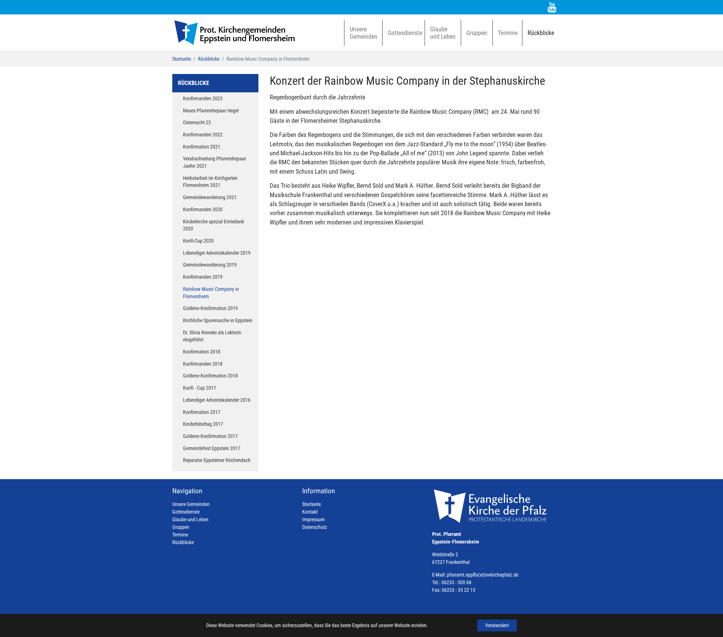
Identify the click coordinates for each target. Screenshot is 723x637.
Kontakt (310, 512)
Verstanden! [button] (497, 625)
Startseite (311, 504)
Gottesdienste (186, 512)
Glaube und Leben (190, 519)
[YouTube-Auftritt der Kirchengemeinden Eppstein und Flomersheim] (552, 7)
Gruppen (180, 527)
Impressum (313, 519)
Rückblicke (183, 542)
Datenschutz (314, 527)
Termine (180, 535)
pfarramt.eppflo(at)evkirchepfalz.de (482, 575)
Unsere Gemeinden (191, 504)
